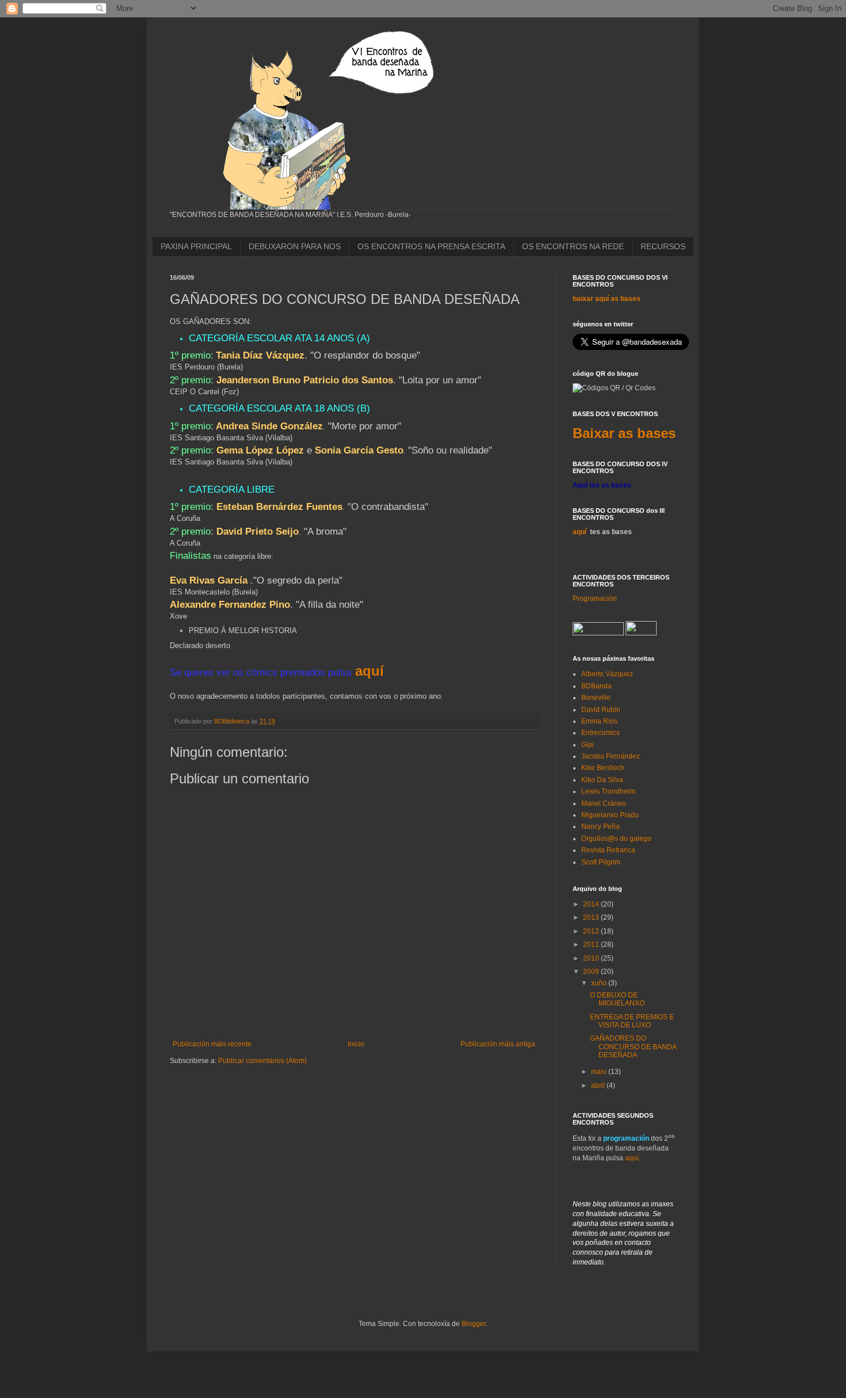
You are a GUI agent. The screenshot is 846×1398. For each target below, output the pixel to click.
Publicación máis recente (212, 1044)
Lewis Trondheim (608, 791)
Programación (595, 599)
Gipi (587, 745)
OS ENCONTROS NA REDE (573, 246)
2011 (592, 944)
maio (599, 1072)
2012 (592, 931)
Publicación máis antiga (497, 1044)
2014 (592, 904)
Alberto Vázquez (607, 674)
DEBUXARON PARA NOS (295, 246)
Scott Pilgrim (600, 862)
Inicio (356, 1044)
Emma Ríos (599, 721)
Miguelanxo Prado (610, 815)
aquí (369, 671)
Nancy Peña (600, 826)
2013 (592, 917)
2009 (592, 971)
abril (599, 1085)
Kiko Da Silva (602, 780)
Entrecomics (600, 733)
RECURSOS (663, 246)
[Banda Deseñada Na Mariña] (598, 633)
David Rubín (600, 710)
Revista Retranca (608, 850)
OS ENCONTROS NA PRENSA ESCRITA (431, 246)
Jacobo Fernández (610, 756)
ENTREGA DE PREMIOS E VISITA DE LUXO (632, 1021)
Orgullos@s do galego (616, 839)
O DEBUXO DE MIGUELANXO (617, 999)
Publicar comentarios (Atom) (262, 1061)
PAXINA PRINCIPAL (196, 246)
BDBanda (596, 686)
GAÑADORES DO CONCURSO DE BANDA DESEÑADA (633, 1046)
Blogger (474, 1324)
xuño (599, 983)
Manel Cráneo (603, 803)
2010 (592, 958)
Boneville (596, 698)
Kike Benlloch (602, 768)
